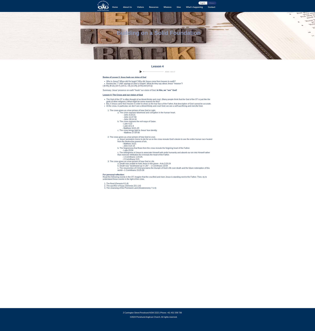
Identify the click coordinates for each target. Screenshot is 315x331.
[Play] (141, 71)
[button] (127, 7)
